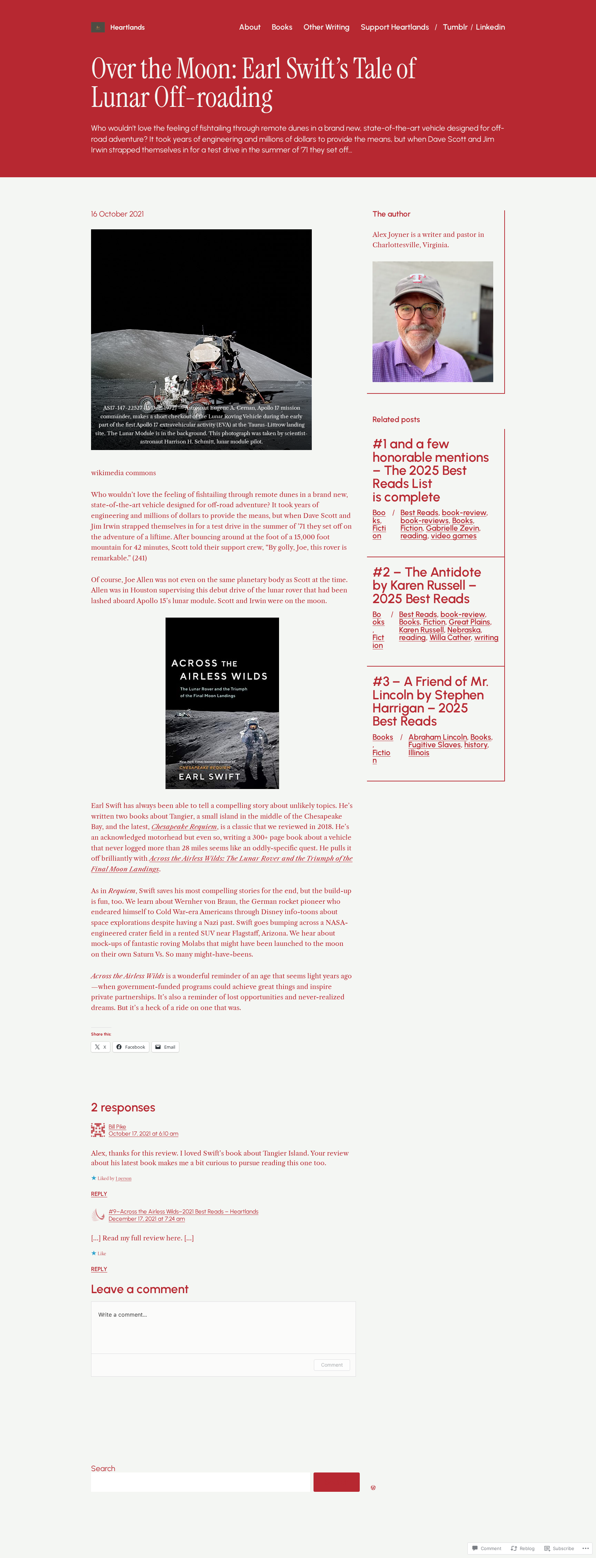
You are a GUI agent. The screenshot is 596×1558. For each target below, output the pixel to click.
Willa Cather (450, 637)
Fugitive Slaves (434, 744)
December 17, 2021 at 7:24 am (147, 1218)
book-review (464, 512)
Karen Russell (421, 630)
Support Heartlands (395, 27)
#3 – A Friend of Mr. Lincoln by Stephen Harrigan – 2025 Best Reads (430, 701)
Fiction (379, 531)
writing (486, 637)
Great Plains (469, 622)
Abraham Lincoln (437, 737)
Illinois (418, 752)
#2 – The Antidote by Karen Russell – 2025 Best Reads (426, 585)
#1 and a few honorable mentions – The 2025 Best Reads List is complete (430, 470)
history (475, 744)
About (250, 27)
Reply (99, 1193)
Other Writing (327, 27)
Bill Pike (117, 1126)
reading (413, 535)
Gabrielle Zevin (452, 528)
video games (454, 535)
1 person (123, 1178)
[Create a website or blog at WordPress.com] (373, 1487)
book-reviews (424, 520)
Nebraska (463, 630)
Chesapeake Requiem (184, 826)
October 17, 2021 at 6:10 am (143, 1133)
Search (103, 1468)
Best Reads (419, 512)
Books (282, 27)
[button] (201, 339)
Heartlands (127, 27)
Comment (332, 1365)
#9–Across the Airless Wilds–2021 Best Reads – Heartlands (183, 1211)
